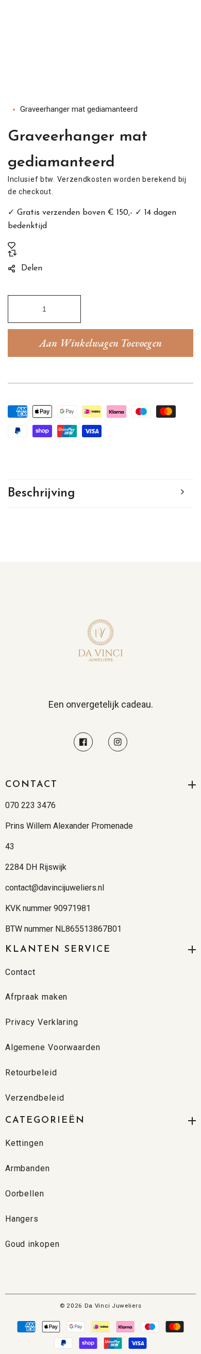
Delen (31, 268)
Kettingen (24, 1143)
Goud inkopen (32, 1244)
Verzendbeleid (34, 1098)
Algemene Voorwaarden (52, 1047)
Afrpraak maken (36, 997)
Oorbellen (24, 1193)
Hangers (22, 1219)
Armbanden (27, 1168)
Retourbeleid (31, 1072)
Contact (20, 972)
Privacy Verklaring (41, 1022)
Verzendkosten (84, 179)
